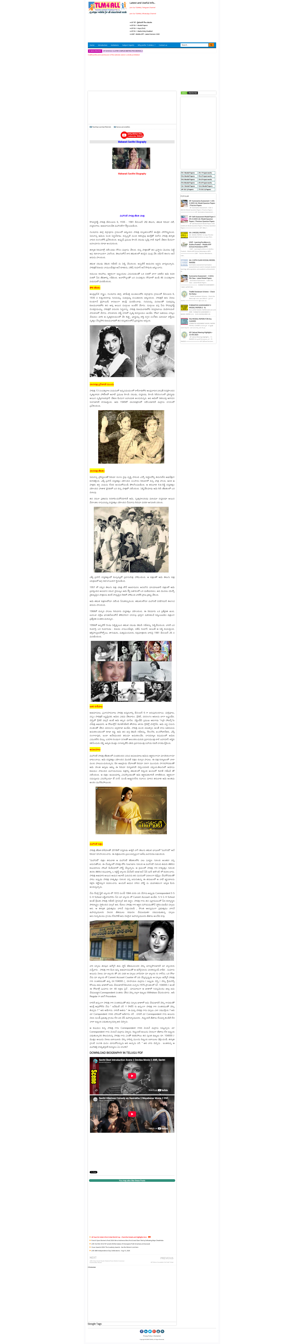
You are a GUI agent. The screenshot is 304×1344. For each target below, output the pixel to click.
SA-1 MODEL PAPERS (197, 233)
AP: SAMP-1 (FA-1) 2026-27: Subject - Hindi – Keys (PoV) (122, 51)
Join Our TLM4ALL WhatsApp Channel (143, 13)
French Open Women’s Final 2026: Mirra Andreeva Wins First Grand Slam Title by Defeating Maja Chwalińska (127, 1240)
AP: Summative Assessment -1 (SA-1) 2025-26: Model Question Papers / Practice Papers (202, 203)
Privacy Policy (147, 1336)
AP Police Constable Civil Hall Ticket (162, 1262)
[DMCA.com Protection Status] (189, 93)
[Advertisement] (152, 72)
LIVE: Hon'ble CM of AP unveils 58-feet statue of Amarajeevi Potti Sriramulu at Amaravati (120, 1244)
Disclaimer (157, 1336)
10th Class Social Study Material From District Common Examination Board (107, 1261)
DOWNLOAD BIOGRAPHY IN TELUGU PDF (116, 1053)
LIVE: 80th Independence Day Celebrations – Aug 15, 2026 (110, 1251)
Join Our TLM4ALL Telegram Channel (142, 7)
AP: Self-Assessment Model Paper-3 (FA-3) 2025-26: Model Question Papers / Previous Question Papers (202, 219)
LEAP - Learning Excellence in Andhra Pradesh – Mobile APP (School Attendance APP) (200, 245)
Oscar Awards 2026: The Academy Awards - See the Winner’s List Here (114, 1247)
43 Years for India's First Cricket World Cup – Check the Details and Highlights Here (119, 1237)
